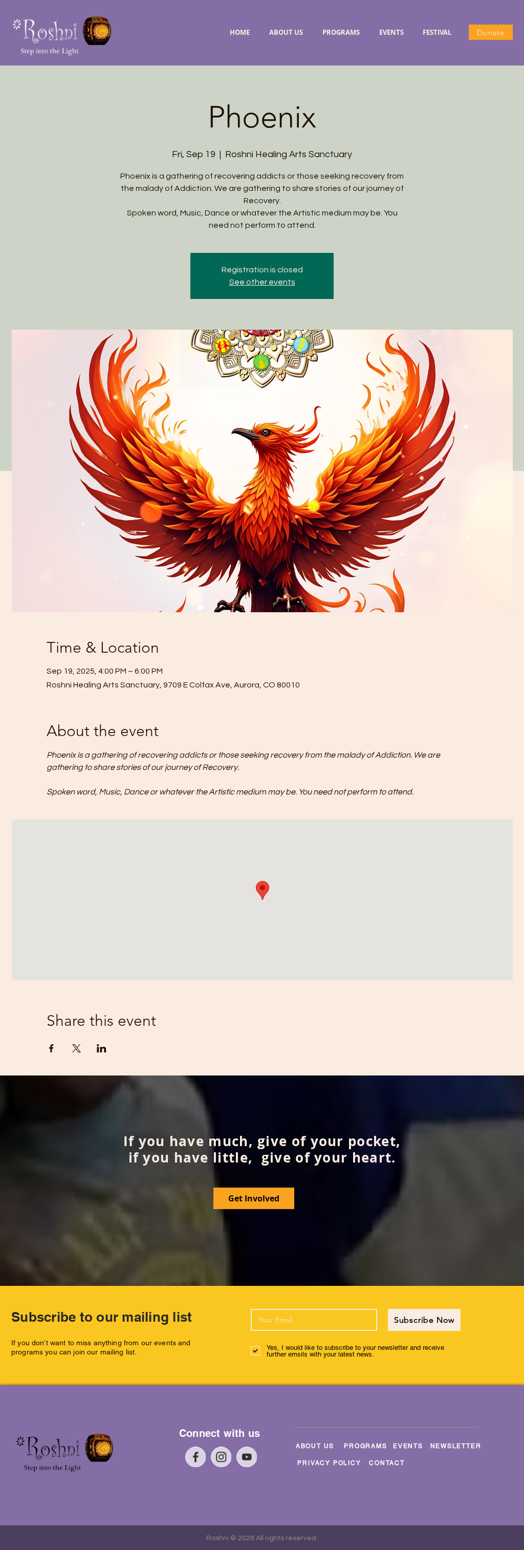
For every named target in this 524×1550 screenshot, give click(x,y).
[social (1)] (221, 1457)
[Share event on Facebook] (51, 1048)
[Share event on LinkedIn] (101, 1048)
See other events (262, 282)
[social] (195, 1457)
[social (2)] (246, 1457)
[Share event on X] (76, 1048)
